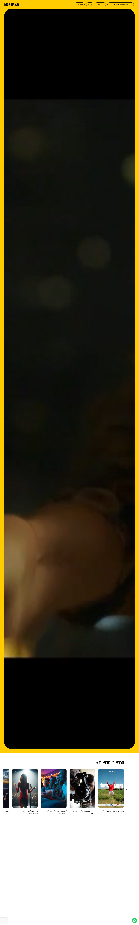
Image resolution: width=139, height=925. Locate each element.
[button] (1, 790)
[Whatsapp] (134, 920)
